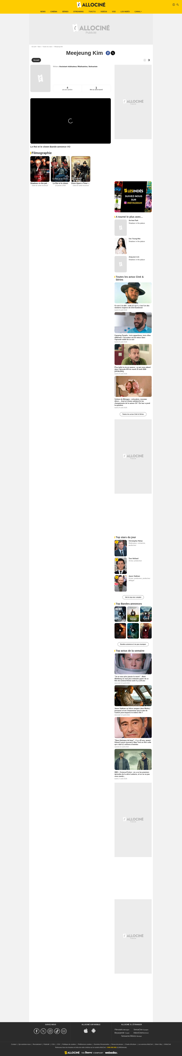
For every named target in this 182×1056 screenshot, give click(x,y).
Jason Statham (134, 576)
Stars (39, 46)
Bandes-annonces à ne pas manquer (133, 644)
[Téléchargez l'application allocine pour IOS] (87, 1030)
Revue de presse (117, 1044)
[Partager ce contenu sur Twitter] (113, 53)
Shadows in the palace (40, 183)
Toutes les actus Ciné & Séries (133, 414)
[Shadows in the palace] (40, 169)
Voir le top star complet (133, 597)
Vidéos (104, 12)
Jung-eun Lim (134, 257)
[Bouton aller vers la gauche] (144, 60)
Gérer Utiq (158, 1044)
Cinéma (53, 12)
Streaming (78, 12)
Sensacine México (128, 1036)
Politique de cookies (69, 1044)
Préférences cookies (85, 1044)
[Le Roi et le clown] (60, 169)
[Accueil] (91, 5)
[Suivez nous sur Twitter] (44, 1031)
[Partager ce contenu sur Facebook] (108, 53)
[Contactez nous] (64, 1031)
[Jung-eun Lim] (121, 264)
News (42, 12)
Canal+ (138, 12)
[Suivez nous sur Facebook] (37, 1031)
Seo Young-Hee (134, 239)
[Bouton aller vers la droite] (148, 60)
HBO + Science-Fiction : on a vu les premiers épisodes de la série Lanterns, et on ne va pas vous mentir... (132, 774)
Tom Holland (133, 558)
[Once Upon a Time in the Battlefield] (80, 169)
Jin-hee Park (133, 220)
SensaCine (138, 1029)
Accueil (34, 46)
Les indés (125, 12)
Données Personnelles (101, 1044)
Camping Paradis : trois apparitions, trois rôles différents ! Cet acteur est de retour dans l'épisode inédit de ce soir (133, 337)
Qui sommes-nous (24, 1044)
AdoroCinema (139, 1033)
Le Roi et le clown (60, 183)
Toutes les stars (47, 46)
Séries (65, 12)
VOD (114, 12)
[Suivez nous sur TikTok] (57, 1031)
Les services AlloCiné (145, 1044)
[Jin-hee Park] (121, 228)
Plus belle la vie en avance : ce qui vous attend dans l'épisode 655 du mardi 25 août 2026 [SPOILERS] (133, 369)
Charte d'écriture (130, 1044)
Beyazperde (119, 1033)
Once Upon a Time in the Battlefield (80, 183)
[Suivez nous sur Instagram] (50, 1031)
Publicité (46, 1044)
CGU (53, 1044)
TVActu (92, 12)
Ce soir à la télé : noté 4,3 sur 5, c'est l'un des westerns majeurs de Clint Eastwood (132, 307)
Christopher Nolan (136, 541)
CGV (58, 1044)
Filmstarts (119, 1029)
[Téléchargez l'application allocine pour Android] (94, 1030)
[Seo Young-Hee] (121, 246)
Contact (13, 1044)
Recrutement (37, 1044)
